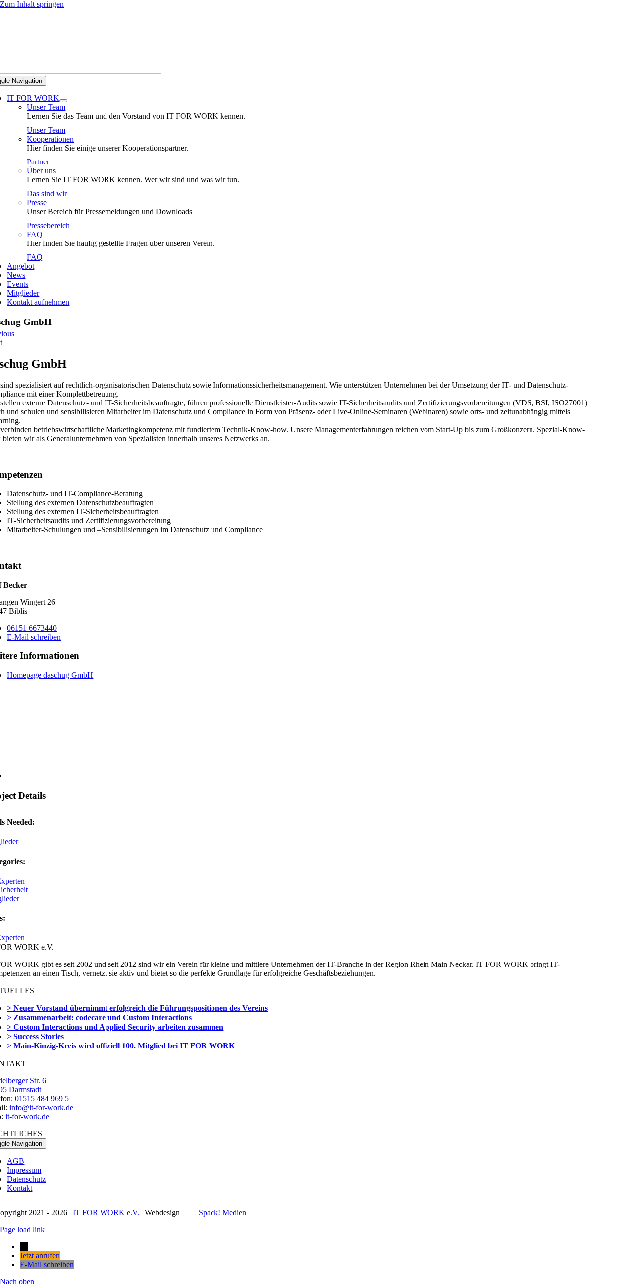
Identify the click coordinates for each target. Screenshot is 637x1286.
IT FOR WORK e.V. (106, 1212)
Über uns (41, 170)
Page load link (22, 1229)
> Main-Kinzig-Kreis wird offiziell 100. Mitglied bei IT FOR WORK (121, 1046)
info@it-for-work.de (41, 1107)
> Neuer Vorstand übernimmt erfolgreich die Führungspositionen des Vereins (137, 1008)
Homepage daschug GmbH (50, 675)
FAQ (35, 234)
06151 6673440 (32, 628)
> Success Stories (35, 1036)
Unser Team (46, 107)
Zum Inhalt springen (32, 4)
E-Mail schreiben (34, 637)
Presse (37, 202)
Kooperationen (50, 139)
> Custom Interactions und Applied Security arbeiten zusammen (115, 1027)
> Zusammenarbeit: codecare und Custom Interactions (99, 1017)
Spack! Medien (222, 1212)
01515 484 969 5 (42, 1098)
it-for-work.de (27, 1116)
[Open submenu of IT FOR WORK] (63, 100)
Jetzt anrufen (40, 1255)
